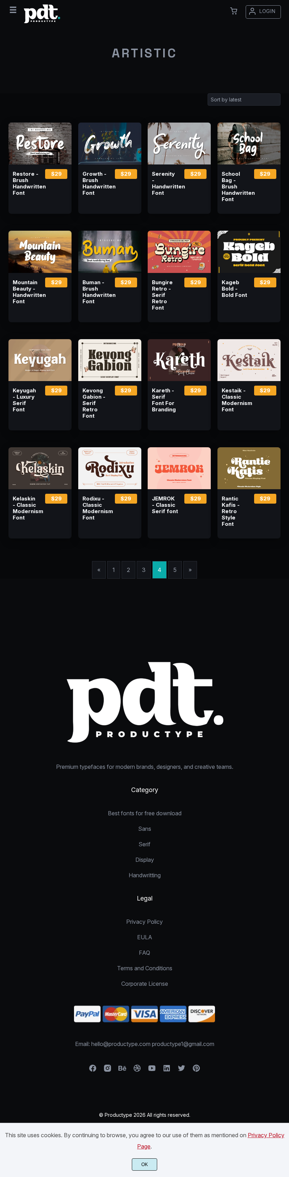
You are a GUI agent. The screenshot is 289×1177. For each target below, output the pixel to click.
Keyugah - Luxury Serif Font (24, 400)
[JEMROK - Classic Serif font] (179, 468)
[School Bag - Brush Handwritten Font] (249, 143)
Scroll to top (282, 673)
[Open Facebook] (92, 1070)
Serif (144, 844)
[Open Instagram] (107, 1070)
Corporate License (144, 983)
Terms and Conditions (144, 968)
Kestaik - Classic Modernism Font (235, 400)
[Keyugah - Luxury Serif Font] (40, 360)
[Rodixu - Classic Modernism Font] (109, 468)
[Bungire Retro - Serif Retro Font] (179, 252)
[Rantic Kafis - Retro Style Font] (249, 468)
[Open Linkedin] (166, 1070)
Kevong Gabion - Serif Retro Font (93, 403)
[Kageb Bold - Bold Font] (249, 252)
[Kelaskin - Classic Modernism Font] (40, 468)
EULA (144, 937)
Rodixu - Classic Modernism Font (95, 508)
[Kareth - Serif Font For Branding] (179, 360)
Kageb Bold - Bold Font (234, 288)
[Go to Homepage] (42, 23)
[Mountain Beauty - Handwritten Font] (40, 252)
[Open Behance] (122, 1070)
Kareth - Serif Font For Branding (164, 400)
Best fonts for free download (145, 813)
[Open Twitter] (181, 1070)
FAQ (144, 952)
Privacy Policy (144, 921)
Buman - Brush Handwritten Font (95, 292)
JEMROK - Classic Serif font (165, 505)
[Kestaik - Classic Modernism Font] (249, 360)
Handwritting (145, 875)
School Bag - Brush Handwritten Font (235, 187)
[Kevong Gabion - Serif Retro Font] (109, 360)
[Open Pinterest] (196, 1070)
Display (144, 859)
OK (144, 1164)
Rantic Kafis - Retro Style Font (231, 511)
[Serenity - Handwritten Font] (179, 143)
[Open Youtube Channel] (152, 1070)
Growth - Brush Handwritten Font (95, 183)
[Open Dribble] (137, 1070)
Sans (144, 828)
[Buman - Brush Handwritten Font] (109, 252)
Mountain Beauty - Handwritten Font (26, 292)
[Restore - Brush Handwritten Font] (40, 143)
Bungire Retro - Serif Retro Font (162, 295)
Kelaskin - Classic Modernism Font (26, 508)
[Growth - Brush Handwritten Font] (109, 143)
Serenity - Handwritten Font (165, 183)
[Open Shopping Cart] (233, 11)
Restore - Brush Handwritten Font (26, 183)
